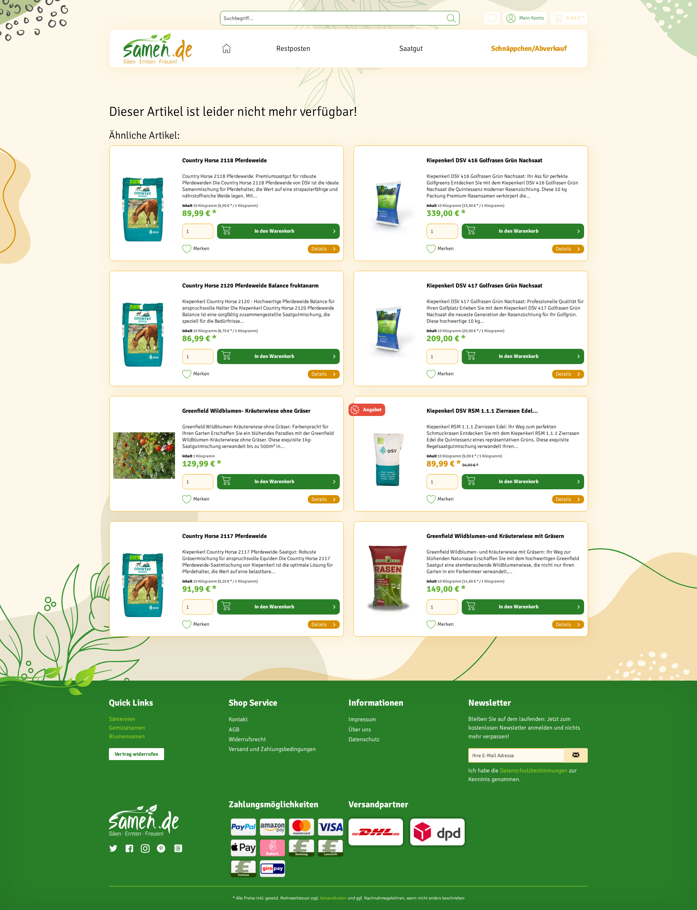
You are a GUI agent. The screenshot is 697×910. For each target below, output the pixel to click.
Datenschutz (363, 739)
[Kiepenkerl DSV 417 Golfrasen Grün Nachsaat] (388, 330)
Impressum (362, 719)
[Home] (226, 48)
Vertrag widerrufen (136, 754)
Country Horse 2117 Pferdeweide (224, 536)
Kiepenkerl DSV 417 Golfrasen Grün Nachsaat (484, 285)
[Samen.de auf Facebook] (129, 849)
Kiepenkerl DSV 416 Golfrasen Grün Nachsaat (484, 160)
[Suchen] (451, 18)
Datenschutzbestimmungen (533, 770)
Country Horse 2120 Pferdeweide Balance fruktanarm (250, 285)
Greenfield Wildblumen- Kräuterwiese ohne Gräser (246, 411)
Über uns (359, 729)
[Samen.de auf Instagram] (145, 849)
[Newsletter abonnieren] (576, 755)
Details (319, 249)
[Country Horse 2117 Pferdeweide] (144, 580)
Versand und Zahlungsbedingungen (272, 749)
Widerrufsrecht (247, 739)
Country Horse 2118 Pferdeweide (224, 160)
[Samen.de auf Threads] (182, 849)
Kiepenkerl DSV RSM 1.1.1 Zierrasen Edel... (482, 411)
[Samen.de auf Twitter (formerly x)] (113, 849)
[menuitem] (340, 18)
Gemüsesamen (127, 727)
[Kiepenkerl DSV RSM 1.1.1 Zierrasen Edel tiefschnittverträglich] (388, 455)
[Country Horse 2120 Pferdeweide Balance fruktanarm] (144, 330)
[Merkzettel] (492, 18)
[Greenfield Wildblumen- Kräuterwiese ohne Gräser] (144, 455)
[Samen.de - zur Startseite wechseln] (157, 48)
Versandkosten (333, 898)
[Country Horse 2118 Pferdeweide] (144, 205)
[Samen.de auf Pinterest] (161, 849)
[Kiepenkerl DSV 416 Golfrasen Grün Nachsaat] (388, 205)
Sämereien (122, 719)
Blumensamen (127, 736)
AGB (234, 729)
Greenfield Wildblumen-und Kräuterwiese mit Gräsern (495, 536)
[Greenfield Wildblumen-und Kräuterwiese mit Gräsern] (388, 580)
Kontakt (238, 719)
